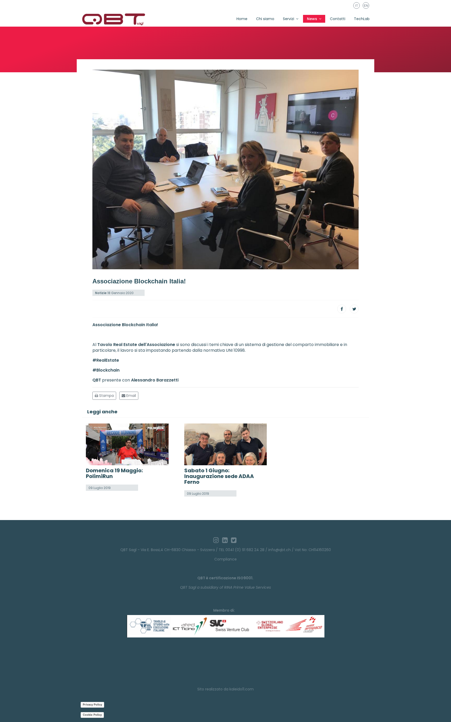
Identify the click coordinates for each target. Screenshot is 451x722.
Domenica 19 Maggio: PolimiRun (114, 473)
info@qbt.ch (279, 549)
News (312, 18)
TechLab (362, 18)
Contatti (337, 18)
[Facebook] (341, 309)
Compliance (225, 559)
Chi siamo (265, 18)
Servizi (288, 18)
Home (241, 18)
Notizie (100, 293)
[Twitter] (354, 309)
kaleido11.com (241, 689)
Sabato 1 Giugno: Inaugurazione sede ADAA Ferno (219, 476)
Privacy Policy (92, 704)
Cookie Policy (92, 715)
